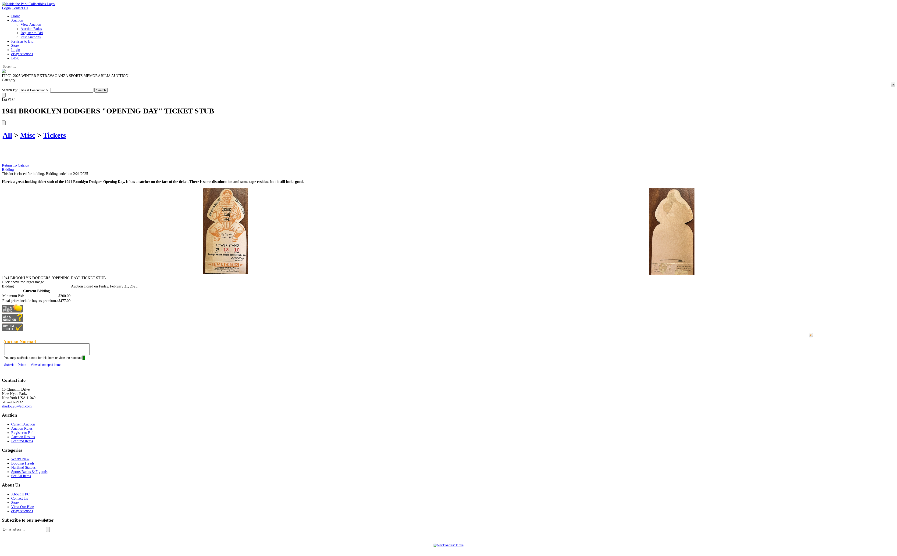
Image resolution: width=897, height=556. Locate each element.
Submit (9, 365)
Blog (14, 58)
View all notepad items (46, 365)
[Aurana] (28, 4)
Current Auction (23, 424)
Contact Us (20, 8)
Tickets (54, 135)
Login (6, 8)
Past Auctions (31, 37)
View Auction (31, 24)
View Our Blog (22, 507)
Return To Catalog (15, 165)
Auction (17, 20)
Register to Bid (32, 33)
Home (15, 16)
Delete (22, 365)
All (7, 135)
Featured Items (22, 441)
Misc (27, 135)
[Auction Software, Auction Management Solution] (448, 545)
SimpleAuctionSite (458, 550)
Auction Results (23, 437)
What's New (20, 459)
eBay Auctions (22, 54)
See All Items (21, 476)
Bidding (8, 169)
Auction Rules (31, 29)
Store (15, 45)
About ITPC (20, 494)
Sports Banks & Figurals (29, 472)
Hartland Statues (23, 467)
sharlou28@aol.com (17, 406)
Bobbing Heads (22, 463)
